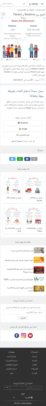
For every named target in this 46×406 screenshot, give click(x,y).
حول (11, 373)
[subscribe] (7, 388)
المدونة (34, 361)
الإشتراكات (34, 369)
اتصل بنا (34, 373)
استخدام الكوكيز (11, 369)
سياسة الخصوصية (11, 361)
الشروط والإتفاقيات (11, 365)
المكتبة (34, 365)
